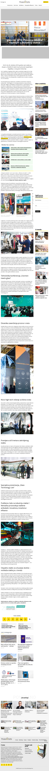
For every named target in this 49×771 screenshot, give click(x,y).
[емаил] (25, 619)
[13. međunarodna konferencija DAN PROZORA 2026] (41, 132)
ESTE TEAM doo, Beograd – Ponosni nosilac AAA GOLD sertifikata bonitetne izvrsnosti (41, 265)
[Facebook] (4, 619)
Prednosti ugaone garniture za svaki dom (7, 721)
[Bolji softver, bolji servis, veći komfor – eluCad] (9, 639)
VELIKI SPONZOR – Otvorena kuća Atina (24, 680)
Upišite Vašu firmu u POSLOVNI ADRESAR (39, 224)
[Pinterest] (13, 619)
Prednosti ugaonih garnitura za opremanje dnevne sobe (32, 729)
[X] (9, 619)
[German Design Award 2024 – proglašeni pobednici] (42, 705)
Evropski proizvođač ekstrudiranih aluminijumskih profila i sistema (40, 250)
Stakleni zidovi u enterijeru (29, 711)
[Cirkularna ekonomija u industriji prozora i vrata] (41, 105)
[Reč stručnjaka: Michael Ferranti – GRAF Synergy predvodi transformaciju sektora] (41, 117)
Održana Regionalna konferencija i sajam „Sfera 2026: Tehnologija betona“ (41, 152)
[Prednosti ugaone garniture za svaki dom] (2, 721)
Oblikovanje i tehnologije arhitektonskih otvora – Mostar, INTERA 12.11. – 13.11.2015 (8, 682)
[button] (3, 2)
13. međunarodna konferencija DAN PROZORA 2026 (41, 138)
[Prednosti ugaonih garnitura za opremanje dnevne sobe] (26, 728)
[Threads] (11, 765)
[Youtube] (9, 765)
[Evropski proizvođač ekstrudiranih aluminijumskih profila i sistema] (41, 243)
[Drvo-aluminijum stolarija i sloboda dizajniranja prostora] (14, 728)
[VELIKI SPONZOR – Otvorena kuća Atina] (25, 674)
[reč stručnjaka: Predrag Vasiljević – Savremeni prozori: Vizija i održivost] (18, 705)
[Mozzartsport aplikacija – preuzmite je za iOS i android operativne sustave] (25, 639)
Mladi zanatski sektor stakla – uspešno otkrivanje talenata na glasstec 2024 (41, 279)
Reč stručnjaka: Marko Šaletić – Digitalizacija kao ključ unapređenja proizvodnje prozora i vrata (43, 723)
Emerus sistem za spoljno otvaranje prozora (8, 663)
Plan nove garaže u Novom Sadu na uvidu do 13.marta (25, 664)
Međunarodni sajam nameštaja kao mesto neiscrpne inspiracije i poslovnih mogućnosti (8, 730)
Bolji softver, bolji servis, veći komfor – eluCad (8, 645)
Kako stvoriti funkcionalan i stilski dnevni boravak (20, 721)
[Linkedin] (21, 619)
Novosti (24, 37)
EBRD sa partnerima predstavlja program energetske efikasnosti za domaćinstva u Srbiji (24, 627)
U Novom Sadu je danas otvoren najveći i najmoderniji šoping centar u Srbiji (8, 626)
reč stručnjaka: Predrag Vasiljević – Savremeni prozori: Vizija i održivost (18, 712)
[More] (30, 619)
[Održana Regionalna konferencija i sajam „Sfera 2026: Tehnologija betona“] (41, 145)
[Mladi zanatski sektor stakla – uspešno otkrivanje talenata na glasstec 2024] (41, 273)
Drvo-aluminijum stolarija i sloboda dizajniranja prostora (19, 729)
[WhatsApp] (17, 619)
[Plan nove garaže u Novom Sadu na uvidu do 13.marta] (25, 657)
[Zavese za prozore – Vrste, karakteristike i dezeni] (26, 721)
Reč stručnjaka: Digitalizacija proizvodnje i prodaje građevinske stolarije (43, 730)
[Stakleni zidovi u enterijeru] (30, 705)
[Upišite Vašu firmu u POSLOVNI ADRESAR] (41, 218)
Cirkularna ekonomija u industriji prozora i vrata (40, 110)
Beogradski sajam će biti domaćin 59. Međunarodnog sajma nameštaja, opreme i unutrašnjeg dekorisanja (6, 714)
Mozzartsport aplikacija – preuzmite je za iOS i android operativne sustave (25, 647)
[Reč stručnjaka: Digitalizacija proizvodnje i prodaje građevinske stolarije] (38, 728)
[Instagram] (4, 765)
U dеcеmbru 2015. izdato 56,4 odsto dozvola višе (40, 236)
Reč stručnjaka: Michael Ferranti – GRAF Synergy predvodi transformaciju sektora (40, 124)
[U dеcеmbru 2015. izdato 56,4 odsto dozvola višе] (41, 231)
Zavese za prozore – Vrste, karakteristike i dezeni (32, 721)
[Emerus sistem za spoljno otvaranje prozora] (9, 657)
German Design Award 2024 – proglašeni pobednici (42, 712)
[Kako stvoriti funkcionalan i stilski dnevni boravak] (14, 721)
